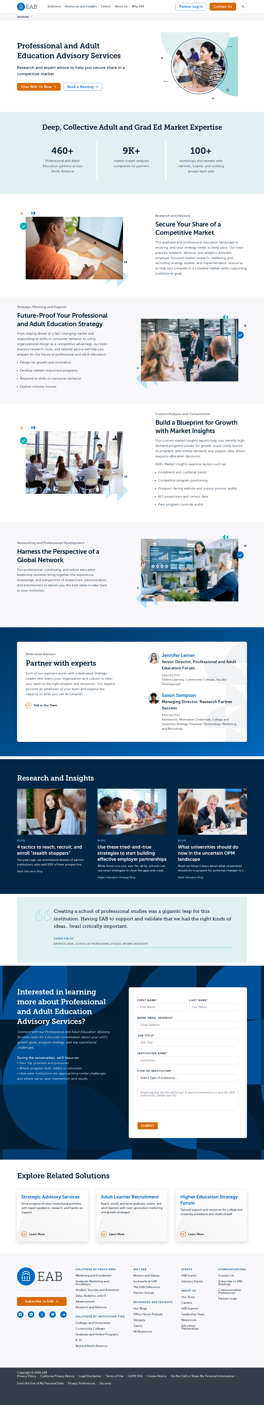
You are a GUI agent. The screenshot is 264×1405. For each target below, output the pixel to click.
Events (105, 6)
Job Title (145, 1035)
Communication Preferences (229, 1291)
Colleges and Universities (93, 1323)
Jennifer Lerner (178, 655)
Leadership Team (193, 1314)
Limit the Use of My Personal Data (40, 1383)
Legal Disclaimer (90, 1376)
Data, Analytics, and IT (91, 1295)
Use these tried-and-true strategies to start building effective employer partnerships (132, 853)
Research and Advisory (91, 1307)
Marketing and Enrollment (94, 1275)
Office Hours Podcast (148, 1314)
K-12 (79, 1340)
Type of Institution (154, 1070)
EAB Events (189, 1275)
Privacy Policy (26, 1376)
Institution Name (152, 1053)
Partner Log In (191, 6)
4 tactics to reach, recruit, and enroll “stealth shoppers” (49, 850)
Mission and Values (146, 1275)
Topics (137, 1325)
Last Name (198, 1000)
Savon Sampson (179, 695)
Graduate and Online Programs (97, 1334)
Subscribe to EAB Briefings (230, 1283)
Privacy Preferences (81, 1383)
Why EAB (138, 6)
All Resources (142, 1331)
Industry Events (192, 1281)
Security (105, 1383)
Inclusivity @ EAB (145, 1281)
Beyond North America (91, 1346)
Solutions (54, 6)
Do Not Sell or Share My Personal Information (202, 1376)
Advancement (85, 1301)
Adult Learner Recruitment (130, 1197)
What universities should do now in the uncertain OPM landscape (208, 853)
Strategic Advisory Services (50, 1197)
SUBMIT (147, 1126)
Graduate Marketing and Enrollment (92, 1283)
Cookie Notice (157, 1376)
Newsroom (189, 1320)
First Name (147, 1000)
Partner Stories (143, 1293)
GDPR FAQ (135, 1376)
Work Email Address (155, 1017)
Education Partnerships (190, 1327)
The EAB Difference (146, 1287)
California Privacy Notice (57, 1376)
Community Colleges (90, 1328)
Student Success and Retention (97, 1290)
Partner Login (227, 1298)
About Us (121, 6)
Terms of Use (115, 1376)
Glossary (139, 1320)
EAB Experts (189, 1308)
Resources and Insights (81, 6)
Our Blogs (140, 1308)
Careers (186, 1302)
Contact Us (223, 6)
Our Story (188, 1297)
